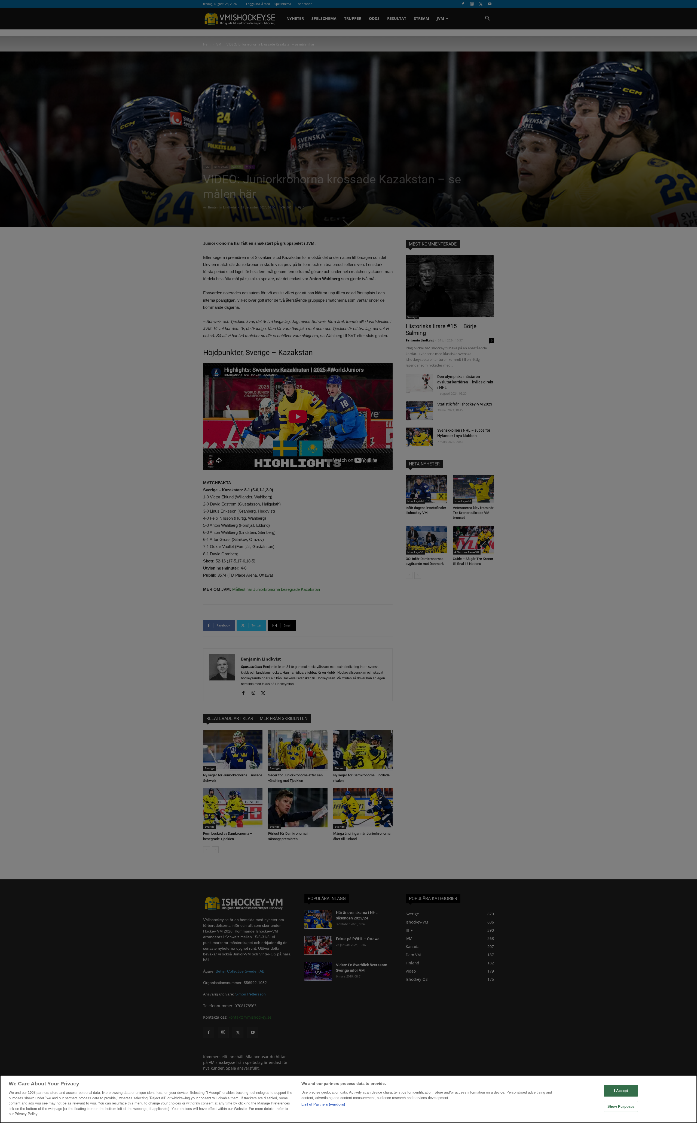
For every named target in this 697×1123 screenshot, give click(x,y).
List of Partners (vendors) (323, 1104)
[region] (348, 1099)
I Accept (621, 1091)
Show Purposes (621, 1106)
